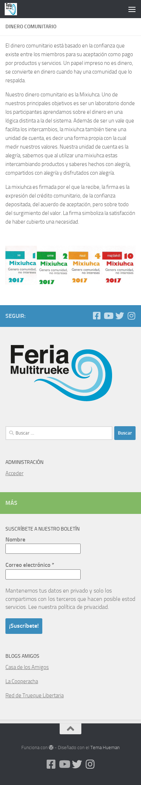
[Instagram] (131, 315)
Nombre (15, 539)
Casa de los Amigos (27, 667)
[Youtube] (108, 315)
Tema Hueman (105, 747)
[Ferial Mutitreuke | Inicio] (13, 9)
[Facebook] (96, 315)
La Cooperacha (21, 681)
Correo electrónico (29, 564)
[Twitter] (119, 315)
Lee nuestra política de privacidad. (68, 606)
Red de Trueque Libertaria (34, 695)
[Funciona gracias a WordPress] (51, 747)
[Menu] (132, 9)
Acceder (14, 473)
